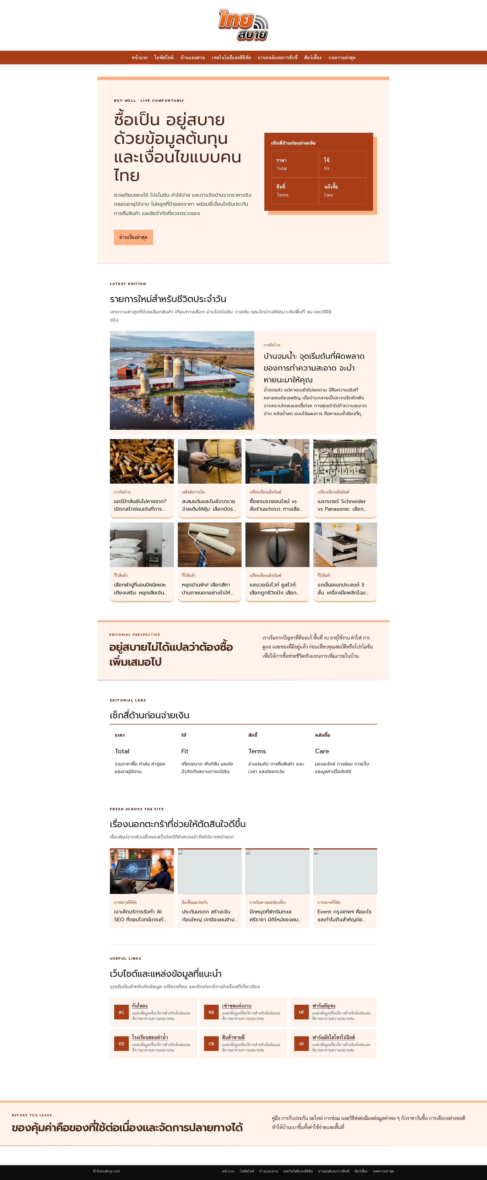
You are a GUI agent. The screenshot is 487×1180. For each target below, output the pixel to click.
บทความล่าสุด (342, 57)
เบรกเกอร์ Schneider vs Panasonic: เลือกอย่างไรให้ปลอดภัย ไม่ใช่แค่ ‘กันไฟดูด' (344, 513)
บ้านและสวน (192, 57)
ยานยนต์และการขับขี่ (277, 57)
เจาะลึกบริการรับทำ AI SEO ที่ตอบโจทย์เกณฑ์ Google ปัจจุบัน (138, 919)
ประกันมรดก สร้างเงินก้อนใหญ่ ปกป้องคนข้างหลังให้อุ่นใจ (208, 919)
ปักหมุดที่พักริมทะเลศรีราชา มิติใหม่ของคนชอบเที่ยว (274, 919)
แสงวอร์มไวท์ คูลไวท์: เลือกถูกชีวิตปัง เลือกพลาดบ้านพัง (273, 593)
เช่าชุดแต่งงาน (236, 1006)
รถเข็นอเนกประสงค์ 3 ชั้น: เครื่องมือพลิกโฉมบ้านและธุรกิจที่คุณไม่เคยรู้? (344, 596)
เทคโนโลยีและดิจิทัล (231, 57)
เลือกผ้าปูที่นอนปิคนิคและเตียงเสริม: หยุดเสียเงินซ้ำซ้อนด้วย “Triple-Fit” (141, 593)
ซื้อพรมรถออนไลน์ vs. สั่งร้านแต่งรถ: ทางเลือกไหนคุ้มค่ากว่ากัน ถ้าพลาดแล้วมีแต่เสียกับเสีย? (277, 513)
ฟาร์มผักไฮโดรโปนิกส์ (333, 1037)
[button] (387, 58)
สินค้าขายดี (233, 1037)
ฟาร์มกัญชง (323, 1006)
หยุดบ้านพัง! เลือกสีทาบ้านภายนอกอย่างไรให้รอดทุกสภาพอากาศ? (206, 593)
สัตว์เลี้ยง (313, 57)
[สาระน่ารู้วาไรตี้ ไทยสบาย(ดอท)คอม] (243, 25)
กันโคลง (140, 1006)
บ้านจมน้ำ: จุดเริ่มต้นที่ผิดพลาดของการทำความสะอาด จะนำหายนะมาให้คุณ (314, 368)
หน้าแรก (140, 57)
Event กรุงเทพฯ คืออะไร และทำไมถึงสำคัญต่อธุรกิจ (345, 919)
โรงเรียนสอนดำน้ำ (150, 1037)
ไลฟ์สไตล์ (164, 57)
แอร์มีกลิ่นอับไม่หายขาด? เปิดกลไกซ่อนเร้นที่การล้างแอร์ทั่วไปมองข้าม (140, 509)
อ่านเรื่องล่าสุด (133, 237)
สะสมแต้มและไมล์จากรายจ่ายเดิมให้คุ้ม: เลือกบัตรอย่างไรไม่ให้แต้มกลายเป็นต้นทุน (208, 513)
